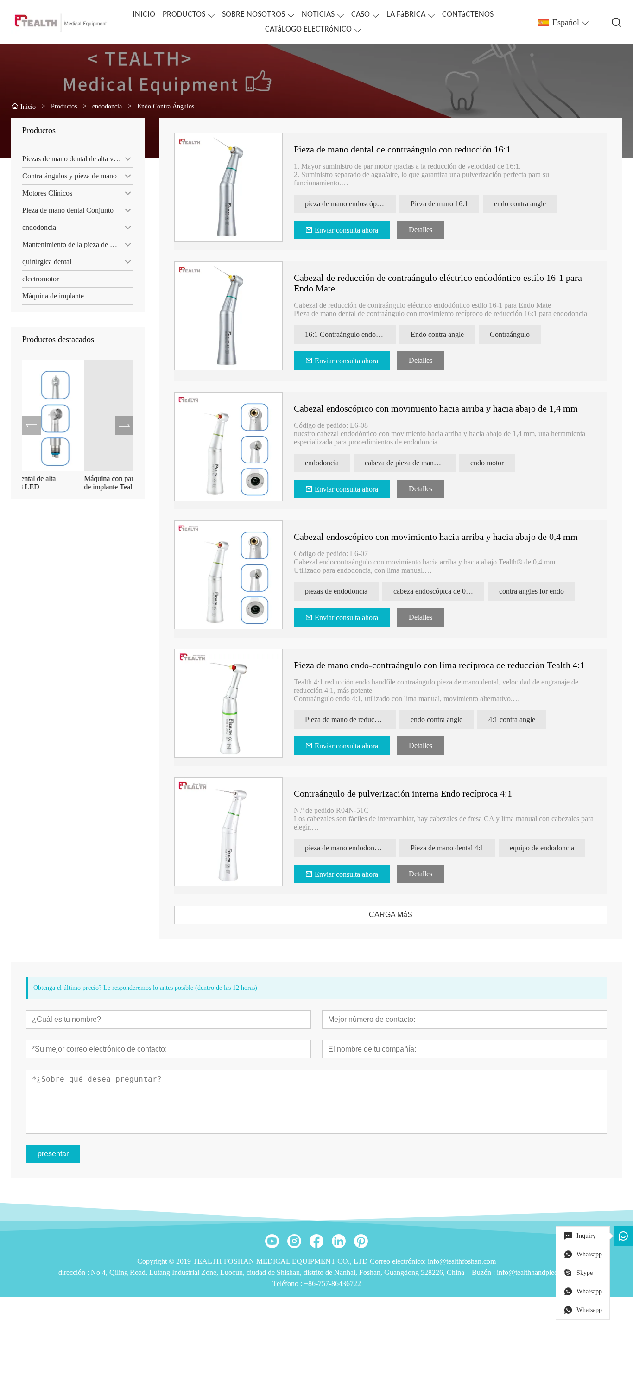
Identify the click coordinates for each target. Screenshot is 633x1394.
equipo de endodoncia (542, 848)
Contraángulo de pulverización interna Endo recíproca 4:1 (403, 793)
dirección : (74, 1272)
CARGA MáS (390, 915)
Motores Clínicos (47, 193)
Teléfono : (288, 1283)
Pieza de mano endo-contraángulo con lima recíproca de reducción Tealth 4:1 (439, 665)
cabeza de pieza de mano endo (409, 463)
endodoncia (39, 227)
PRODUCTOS (184, 14)
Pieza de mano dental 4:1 (447, 848)
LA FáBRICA (405, 14)
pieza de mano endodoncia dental (350, 848)
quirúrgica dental (46, 262)
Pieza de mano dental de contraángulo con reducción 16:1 (402, 149)
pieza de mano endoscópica (345, 204)
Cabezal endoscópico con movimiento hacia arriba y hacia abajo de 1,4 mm (436, 408)
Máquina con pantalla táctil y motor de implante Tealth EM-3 (74, 483)
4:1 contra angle (511, 719)
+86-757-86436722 (332, 1283)
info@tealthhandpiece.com (536, 1272)
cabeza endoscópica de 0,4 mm (438, 591)
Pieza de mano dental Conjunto (68, 210)
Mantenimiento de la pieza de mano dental (77, 244)
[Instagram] (294, 1241)
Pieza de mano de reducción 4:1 (350, 719)
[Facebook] (316, 1241)
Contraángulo (510, 334)
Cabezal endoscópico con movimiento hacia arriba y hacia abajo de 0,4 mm (436, 537)
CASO (360, 14)
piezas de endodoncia (336, 591)
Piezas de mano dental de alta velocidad (77, 159)
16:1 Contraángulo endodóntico (350, 334)
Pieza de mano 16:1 (439, 204)
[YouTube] (272, 1241)
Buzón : (484, 1272)
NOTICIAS (318, 14)
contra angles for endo (531, 591)
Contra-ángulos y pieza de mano (69, 176)
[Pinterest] (361, 1241)
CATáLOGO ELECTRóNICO (308, 29)
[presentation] (31, 425)
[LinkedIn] (338, 1241)
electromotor (40, 279)
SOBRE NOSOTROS (253, 14)
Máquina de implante (53, 296)
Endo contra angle (437, 334)
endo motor (487, 463)
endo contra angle (520, 204)
